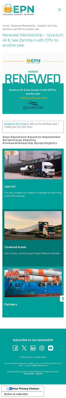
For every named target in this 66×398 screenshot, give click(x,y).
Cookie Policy (40, 357)
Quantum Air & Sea (15, 123)
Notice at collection (16, 394)
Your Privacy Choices (25, 388)
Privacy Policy (26, 357)
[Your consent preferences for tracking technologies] (63, 298)
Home (5, 26)
